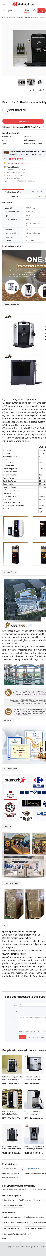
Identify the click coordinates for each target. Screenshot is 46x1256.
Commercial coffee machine (34, 1173)
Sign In (6, 181)
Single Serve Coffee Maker (13, 1206)
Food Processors (25, 1200)
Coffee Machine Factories (35, 1217)
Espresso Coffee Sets (12, 1228)
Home (4, 17)
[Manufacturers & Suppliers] (23, 4)
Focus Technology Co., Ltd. (30, 1247)
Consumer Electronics (16, 17)
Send (22, 1037)
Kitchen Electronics (31, 17)
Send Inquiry (23, 121)
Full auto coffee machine (11, 1178)
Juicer (38, 1200)
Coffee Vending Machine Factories (16, 1223)
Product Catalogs (35, 1169)
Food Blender (9, 1200)
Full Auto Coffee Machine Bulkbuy (16, 1234)
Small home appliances (10, 1173)
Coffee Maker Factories (12, 1217)
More (4, 1238)
